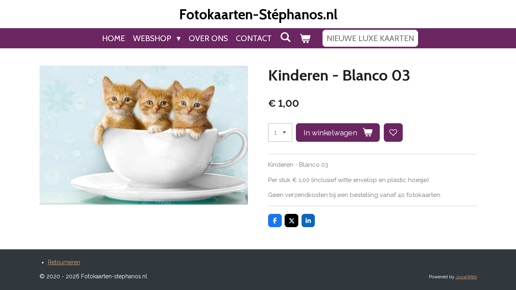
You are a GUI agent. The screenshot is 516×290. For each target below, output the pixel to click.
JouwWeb (466, 277)
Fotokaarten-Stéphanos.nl (258, 14)
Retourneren (64, 262)
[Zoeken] (285, 37)
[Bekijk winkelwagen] (304, 38)
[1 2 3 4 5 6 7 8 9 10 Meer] (280, 132)
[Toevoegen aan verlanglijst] (393, 132)
